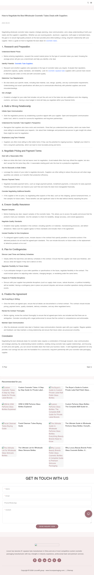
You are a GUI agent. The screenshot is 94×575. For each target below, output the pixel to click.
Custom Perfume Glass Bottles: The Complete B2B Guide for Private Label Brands (77, 405)
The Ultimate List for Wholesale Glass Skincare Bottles (30, 449)
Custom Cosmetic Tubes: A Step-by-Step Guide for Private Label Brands (31, 388)
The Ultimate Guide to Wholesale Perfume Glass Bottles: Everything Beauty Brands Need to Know (78, 424)
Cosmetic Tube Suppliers (24, 63)
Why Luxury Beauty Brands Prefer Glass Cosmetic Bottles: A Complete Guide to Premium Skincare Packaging (78, 449)
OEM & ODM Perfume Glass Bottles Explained (29, 405)
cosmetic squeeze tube (56, 71)
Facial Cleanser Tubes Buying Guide (30, 424)
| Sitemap (69, 570)
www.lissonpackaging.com (55, 570)
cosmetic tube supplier (64, 344)
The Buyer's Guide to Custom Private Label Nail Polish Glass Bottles (77, 388)
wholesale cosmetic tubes (19, 32)
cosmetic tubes (51, 41)
